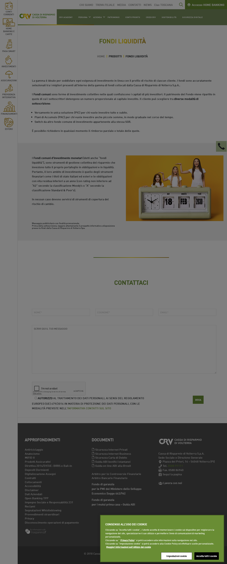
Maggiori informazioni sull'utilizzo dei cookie (128, 547)
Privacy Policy (127, 540)
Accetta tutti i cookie (206, 555)
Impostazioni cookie (176, 555)
